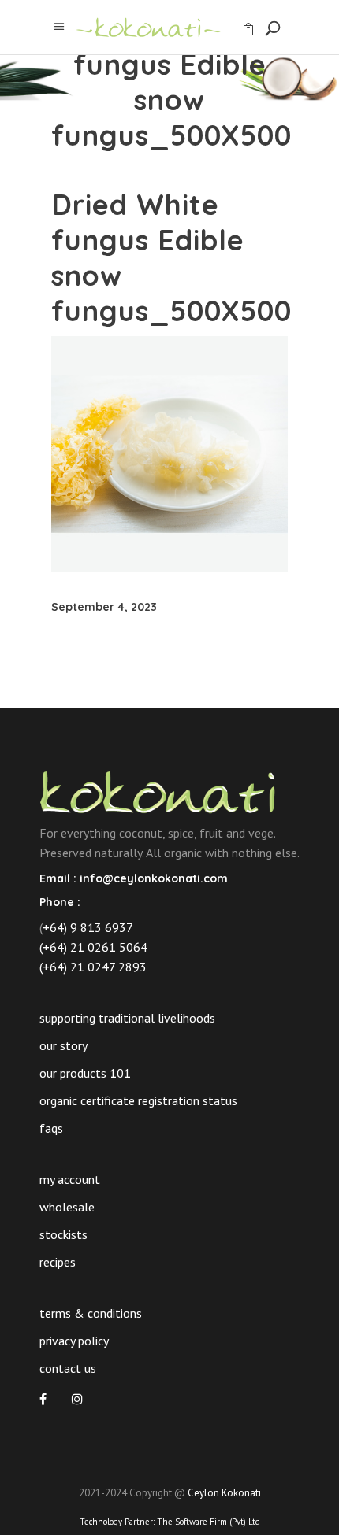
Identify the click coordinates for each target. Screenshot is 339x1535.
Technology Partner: (170, 1521)
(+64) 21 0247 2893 (93, 967)
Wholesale (67, 1207)
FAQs (51, 1128)
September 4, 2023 (104, 607)
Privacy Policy (74, 1340)
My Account (69, 1179)
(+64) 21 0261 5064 (93, 947)
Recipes (57, 1262)
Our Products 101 (85, 1073)
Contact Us (67, 1368)
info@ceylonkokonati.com (154, 878)
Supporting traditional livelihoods (127, 1018)
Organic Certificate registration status (138, 1100)
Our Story (63, 1045)
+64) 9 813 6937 (88, 927)
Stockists (63, 1234)
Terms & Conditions (90, 1313)
